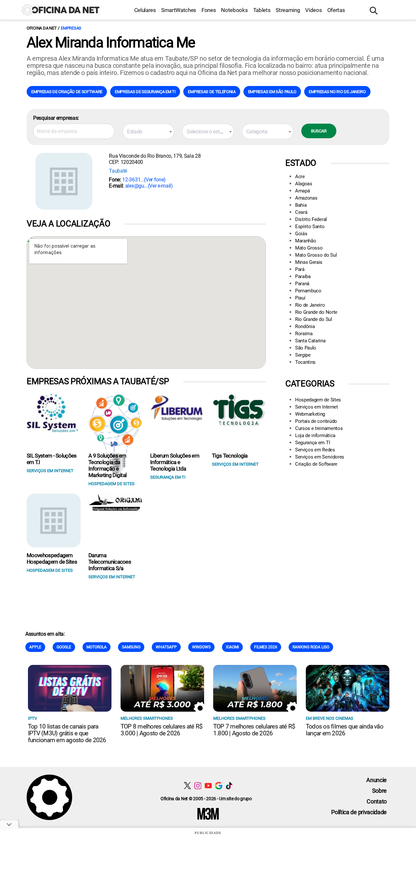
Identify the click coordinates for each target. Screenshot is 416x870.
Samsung (131, 647)
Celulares (145, 10)
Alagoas (303, 184)
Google (64, 647)
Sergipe (303, 355)
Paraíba (303, 276)
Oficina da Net (42, 28)
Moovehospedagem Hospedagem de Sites (52, 558)
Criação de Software (316, 464)
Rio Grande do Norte (316, 312)
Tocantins (305, 362)
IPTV (32, 718)
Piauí (300, 298)
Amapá (302, 191)
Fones (209, 10)
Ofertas (336, 10)
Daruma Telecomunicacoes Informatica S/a (109, 561)
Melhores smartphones (147, 718)
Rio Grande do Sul (313, 319)
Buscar (319, 131)
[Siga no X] (187, 785)
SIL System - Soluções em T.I (52, 458)
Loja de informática (315, 435)
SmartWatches (178, 10)
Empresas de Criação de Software (66, 91)
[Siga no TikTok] (229, 785)
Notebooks (234, 10)
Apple (35, 647)
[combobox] (148, 131)
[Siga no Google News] (218, 785)
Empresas (71, 28)
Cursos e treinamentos (319, 428)
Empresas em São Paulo (272, 91)
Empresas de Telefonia (211, 91)
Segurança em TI (312, 443)
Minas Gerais (308, 262)
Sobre (379, 790)
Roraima (304, 334)
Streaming (288, 10)
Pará (300, 269)
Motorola (96, 647)
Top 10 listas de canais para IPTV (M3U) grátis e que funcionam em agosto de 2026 (67, 733)
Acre (300, 176)
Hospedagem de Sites (318, 400)
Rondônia (305, 326)
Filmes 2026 (265, 647)
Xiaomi (232, 647)
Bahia (300, 205)
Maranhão (305, 241)
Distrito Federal (311, 219)
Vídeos (313, 10)
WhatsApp (166, 647)
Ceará (301, 212)
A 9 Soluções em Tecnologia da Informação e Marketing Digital (107, 465)
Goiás (301, 234)
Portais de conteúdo (316, 421)
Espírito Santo (310, 226)
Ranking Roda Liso (310, 647)
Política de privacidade (359, 812)
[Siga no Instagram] (198, 785)
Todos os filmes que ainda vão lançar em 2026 (344, 730)
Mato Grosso (308, 248)
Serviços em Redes (315, 450)
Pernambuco (308, 291)
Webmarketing (310, 414)
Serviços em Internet (316, 407)
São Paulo (305, 348)
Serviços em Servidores (319, 457)
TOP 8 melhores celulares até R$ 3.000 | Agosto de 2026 (161, 730)
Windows (201, 647)
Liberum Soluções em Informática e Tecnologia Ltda (174, 462)
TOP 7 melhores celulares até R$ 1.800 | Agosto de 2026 (254, 730)
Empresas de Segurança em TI (145, 91)
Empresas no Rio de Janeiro (337, 91)
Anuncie (376, 780)
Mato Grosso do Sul (316, 255)
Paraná (302, 284)
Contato (377, 801)
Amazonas (306, 198)
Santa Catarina (310, 341)
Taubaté (118, 171)
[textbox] (148, 131)
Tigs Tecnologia (230, 455)
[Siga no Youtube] (208, 785)
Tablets (262, 10)
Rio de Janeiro (310, 305)
